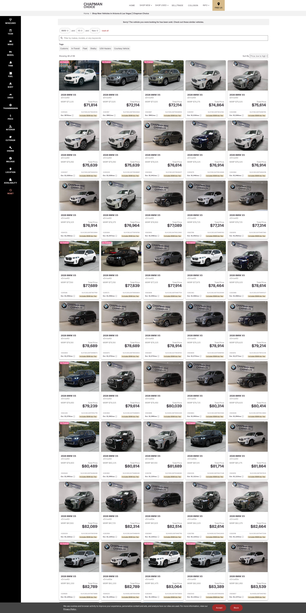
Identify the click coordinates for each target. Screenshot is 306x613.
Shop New (145, 5)
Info (205, 5)
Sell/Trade (177, 5)
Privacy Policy (69, 609)
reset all (105, 30)
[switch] (64, 48)
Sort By (246, 56)
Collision (193, 5)
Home (132, 5)
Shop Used (161, 5)
